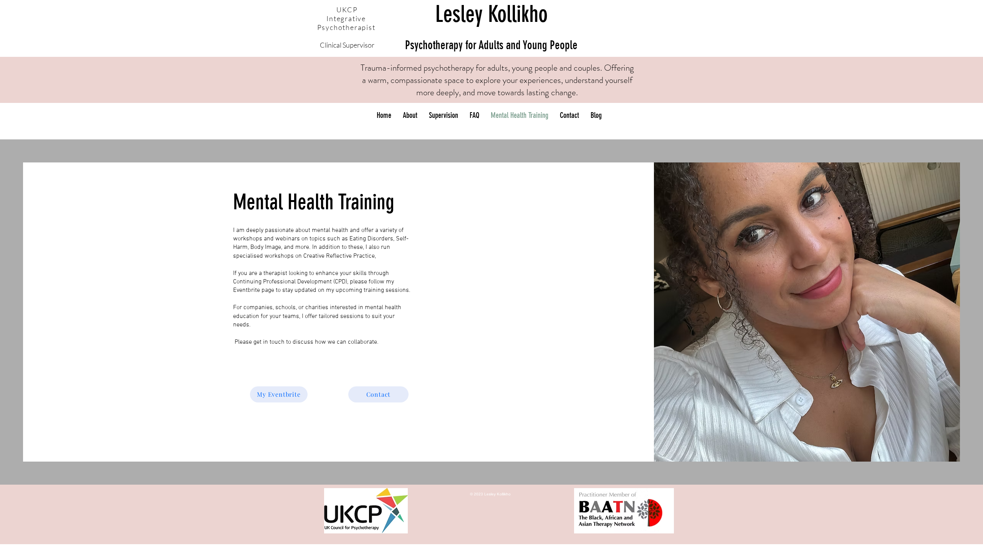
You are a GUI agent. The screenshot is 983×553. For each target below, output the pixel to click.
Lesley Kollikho (491, 26)
